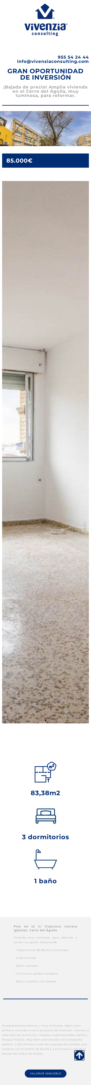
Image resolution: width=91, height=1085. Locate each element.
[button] (7, 452)
